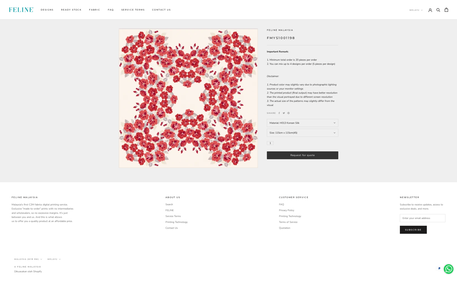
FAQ (111, 9)
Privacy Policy (286, 210)
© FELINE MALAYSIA (27, 266)
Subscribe (413, 229)
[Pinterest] (288, 113)
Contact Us (161, 9)
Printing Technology (176, 222)
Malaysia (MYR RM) (26, 259)
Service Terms (133, 9)
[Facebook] (279, 113)
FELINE (169, 210)
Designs (47, 9)
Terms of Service (288, 222)
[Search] (438, 10)
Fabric (94, 9)
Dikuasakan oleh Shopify (28, 271)
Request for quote (302, 155)
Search (169, 204)
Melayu (415, 10)
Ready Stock (71, 9)
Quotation (284, 228)
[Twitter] (284, 113)
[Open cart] (446, 10)
